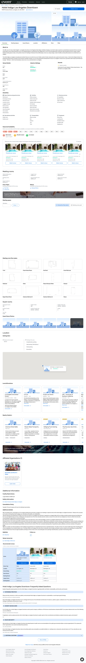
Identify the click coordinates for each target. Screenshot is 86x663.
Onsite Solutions (9, 655)
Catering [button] (45, 437)
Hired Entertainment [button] (66, 437)
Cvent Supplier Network (10, 649)
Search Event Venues (10, 651)
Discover (38, 2)
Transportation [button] (27, 437)
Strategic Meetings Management (31, 654)
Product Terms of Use (66, 651)
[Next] (81, 399)
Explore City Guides (9, 654)
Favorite (58, 8)
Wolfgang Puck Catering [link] (50, 427)
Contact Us (45, 651)
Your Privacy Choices (47, 654)
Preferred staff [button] (12, 437)
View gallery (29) (80, 38)
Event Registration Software (30, 651)
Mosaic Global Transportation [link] (32, 427)
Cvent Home (45, 649)
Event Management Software (30, 649)
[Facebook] (31, 535)
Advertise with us (65, 654)
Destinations (31, 2)
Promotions (24, 2)
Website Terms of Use (66, 652)
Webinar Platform (28, 657)
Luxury (43, 2)
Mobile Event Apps (28, 652)
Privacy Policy (65, 649)
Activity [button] (7, 437)
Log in (83, 2)
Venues (18, 2)
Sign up (79, 2)
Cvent (2, 5)
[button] (25, 26)
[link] (13, 422)
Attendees (5, 203)
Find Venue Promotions (10, 652)
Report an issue (29, 644)
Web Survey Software (29, 655)
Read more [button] (26, 403)
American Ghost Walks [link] (11, 427)
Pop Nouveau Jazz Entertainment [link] (70, 427)
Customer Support (46, 652)
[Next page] (80, 154)
